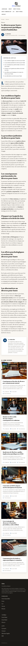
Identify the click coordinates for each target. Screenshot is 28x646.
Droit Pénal (19, 11)
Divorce (7, 19)
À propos (15, 352)
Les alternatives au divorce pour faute (13, 76)
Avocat (4, 14)
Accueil (2, 19)
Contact (4, 631)
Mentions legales (6, 633)
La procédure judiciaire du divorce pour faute (15, 62)
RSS (3, 636)
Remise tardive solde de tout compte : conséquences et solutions (11, 418)
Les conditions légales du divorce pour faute (15, 60)
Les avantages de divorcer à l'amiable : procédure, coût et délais (11, 522)
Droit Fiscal (16, 8)
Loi (13, 11)
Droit (10, 8)
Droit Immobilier (6, 11)
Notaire (3, 608)
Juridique (4, 8)
